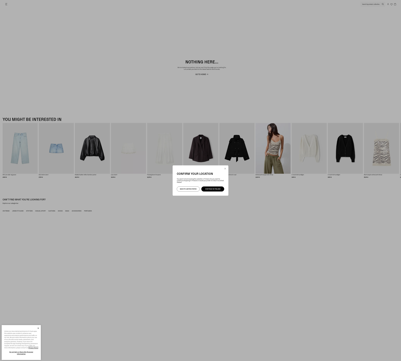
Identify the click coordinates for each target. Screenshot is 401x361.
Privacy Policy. (33, 348)
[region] (21, 342)
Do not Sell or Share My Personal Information (21, 353)
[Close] (38, 328)
